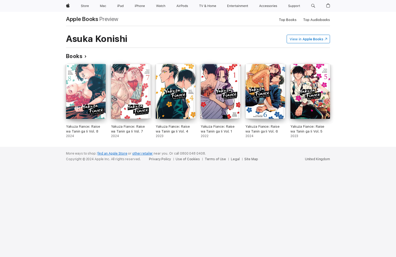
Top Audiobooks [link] (316, 20)
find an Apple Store (112, 153)
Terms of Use (215, 159)
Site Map (251, 159)
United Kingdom (317, 159)
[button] (313, 6)
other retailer (142, 153)
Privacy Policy (160, 159)
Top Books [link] (288, 20)
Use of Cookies (188, 159)
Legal (235, 159)
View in (306, 39)
